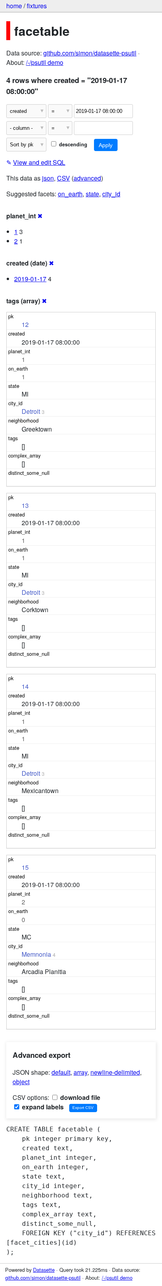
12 (25, 324)
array (80, 1072)
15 (25, 867)
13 (25, 505)
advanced (87, 178)
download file (79, 1097)
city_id (111, 193)
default (61, 1072)
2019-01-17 (30, 278)
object (21, 1081)
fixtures (37, 5)
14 (25, 686)
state (92, 193)
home (14, 5)
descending (72, 144)
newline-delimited (115, 1072)
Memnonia (36, 954)
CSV (63, 178)
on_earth (70, 193)
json (48, 178)
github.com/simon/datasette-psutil (89, 52)
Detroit (31, 411)
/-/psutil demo (44, 62)
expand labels (42, 1106)
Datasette (44, 1269)
